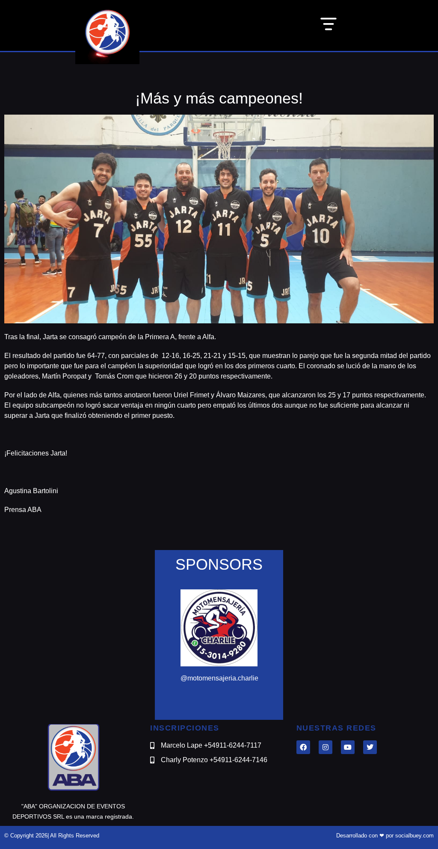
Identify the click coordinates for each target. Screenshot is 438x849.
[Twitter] (370, 747)
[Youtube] (348, 747)
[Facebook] (303, 747)
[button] (328, 25)
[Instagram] (325, 747)
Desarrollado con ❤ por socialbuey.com (385, 835)
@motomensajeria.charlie (219, 678)
